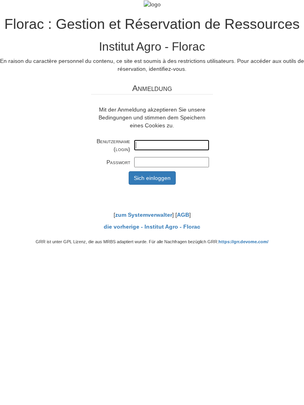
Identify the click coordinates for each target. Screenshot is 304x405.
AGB (183, 215)
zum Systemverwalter (143, 215)
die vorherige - (152, 226)
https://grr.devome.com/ (243, 241)
